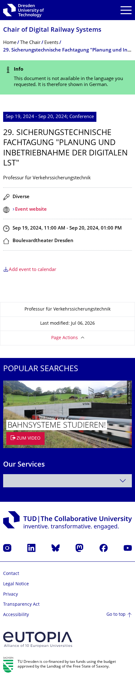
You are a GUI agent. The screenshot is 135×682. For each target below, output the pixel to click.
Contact (11, 574)
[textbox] (67, 480)
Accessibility (16, 615)
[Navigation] (126, 10)
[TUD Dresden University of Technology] (23, 10)
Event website (31, 209)
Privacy (10, 595)
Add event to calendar (32, 270)
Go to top (116, 615)
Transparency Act (21, 605)
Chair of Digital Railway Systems (52, 30)
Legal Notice (16, 584)
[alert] (67, 77)
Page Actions (64, 338)
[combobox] (67, 480)
